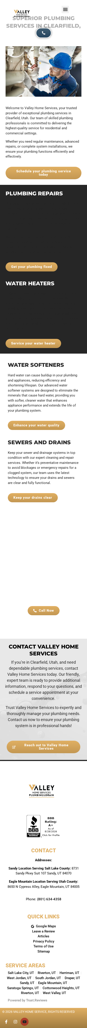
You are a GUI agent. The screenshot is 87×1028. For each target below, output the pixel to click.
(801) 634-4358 (49, 899)
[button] (65, 9)
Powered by (27, 1000)
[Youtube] (25, 1022)
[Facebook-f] (6, 1022)
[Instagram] (15, 1022)
